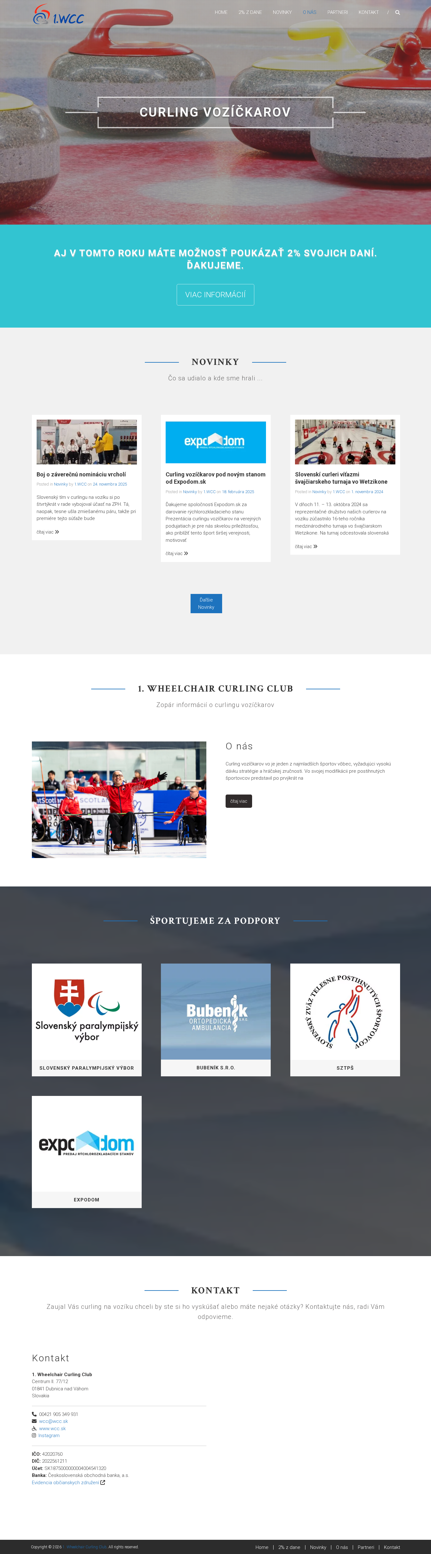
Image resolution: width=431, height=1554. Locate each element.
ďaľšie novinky (206, 603)
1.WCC (80, 483)
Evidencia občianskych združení (65, 1482)
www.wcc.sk (52, 1428)
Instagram (49, 1435)
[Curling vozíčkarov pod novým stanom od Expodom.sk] (216, 441)
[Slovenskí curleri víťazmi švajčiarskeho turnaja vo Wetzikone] (345, 441)
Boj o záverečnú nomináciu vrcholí (81, 474)
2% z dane (250, 12)
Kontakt (369, 12)
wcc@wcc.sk (53, 1421)
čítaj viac (46, 531)
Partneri (338, 12)
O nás (309, 12)
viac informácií (215, 294)
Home (221, 12)
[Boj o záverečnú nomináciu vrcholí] (87, 441)
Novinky (282, 12)
